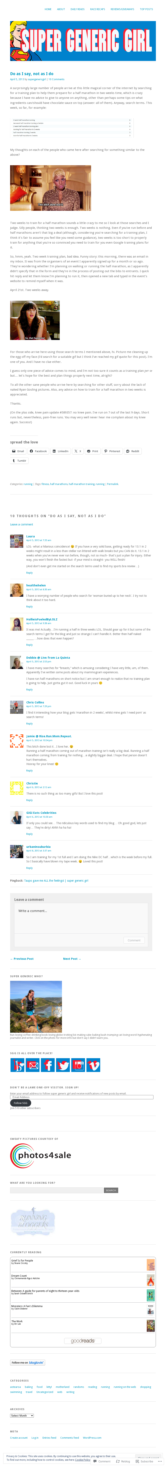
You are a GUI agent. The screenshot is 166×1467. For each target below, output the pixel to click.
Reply (29, 572)
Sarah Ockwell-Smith (23, 1293)
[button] (72, 128)
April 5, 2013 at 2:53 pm (38, 661)
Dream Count (19, 1275)
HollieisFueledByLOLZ (41, 619)
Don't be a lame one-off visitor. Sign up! (44, 1087)
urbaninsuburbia (38, 847)
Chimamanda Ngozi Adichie (27, 1278)
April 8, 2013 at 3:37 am (38, 850)
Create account (19, 1437)
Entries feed (49, 1437)
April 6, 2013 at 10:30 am (39, 816)
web (59, 1391)
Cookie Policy (82, 1459)
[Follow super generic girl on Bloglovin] (27, 1364)
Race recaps (97, 9)
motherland (62, 1386)
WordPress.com (92, 1437)
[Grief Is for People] (151, 1269)
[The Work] (151, 1330)
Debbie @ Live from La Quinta (48, 657)
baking (29, 1386)
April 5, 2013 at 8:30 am (38, 589)
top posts (146, 9)
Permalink (112, 484)
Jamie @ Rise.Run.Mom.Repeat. (49, 736)
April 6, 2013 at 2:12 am (38, 787)
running (28, 484)
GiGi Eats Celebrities (41, 813)
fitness (45, 484)
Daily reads (78, 9)
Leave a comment (21, 524)
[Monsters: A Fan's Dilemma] (151, 1315)
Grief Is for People (22, 1260)
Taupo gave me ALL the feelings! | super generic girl (56, 880)
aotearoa (15, 1386)
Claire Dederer (21, 1309)
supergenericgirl (37, 79)
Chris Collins (35, 702)
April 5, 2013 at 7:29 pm (38, 706)
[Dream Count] (151, 1285)
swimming (16, 1391)
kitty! (49, 1386)
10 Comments (56, 79)
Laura (30, 536)
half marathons (59, 484)
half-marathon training (82, 484)
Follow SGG (20, 1103)
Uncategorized (44, 1391)
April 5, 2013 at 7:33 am (38, 540)
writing (70, 1391)
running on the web (125, 1386)
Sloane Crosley (21, 1263)
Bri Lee (17, 1324)
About (61, 9)
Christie (32, 783)
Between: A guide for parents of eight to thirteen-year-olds (45, 1290)
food (40, 1386)
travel (29, 1391)
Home (48, 9)
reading (92, 1386)
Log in (35, 1437)
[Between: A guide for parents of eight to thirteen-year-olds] (151, 1300)
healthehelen (36, 585)
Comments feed (69, 1437)
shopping (145, 1386)
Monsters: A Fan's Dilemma (27, 1306)
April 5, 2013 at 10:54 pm (39, 740)
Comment (134, 940)
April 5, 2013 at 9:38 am (38, 623)
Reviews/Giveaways (122, 9)
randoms (78, 1386)
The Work (16, 1321)
